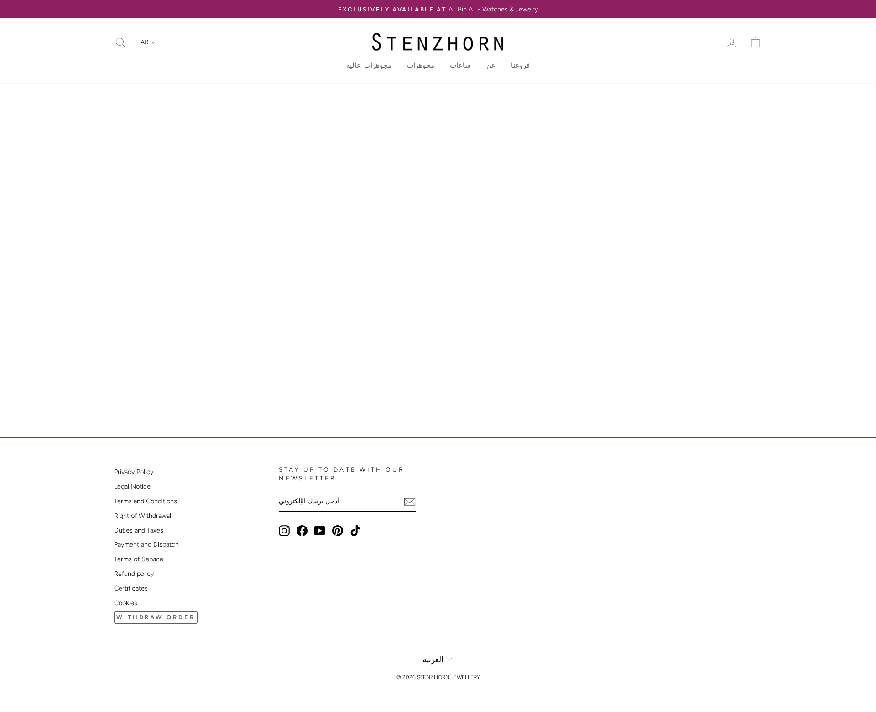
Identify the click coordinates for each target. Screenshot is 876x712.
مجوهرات (420, 65)
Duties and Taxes (138, 530)
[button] (148, 42)
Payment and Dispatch (146, 544)
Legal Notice (132, 486)
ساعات (460, 65)
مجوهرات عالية (368, 65)
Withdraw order (155, 617)
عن (490, 65)
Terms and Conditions (145, 501)
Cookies (125, 603)
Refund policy (134, 574)
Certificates (131, 588)
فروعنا (520, 65)
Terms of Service (138, 559)
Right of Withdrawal (142, 516)
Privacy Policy (133, 472)
